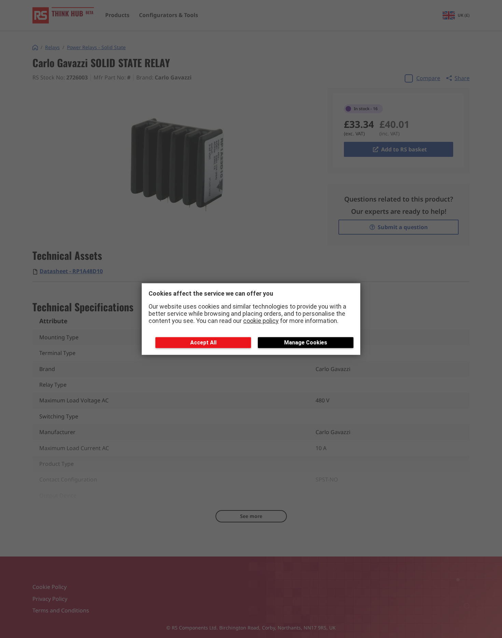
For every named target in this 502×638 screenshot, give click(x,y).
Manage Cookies (305, 342)
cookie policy (261, 320)
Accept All (203, 342)
